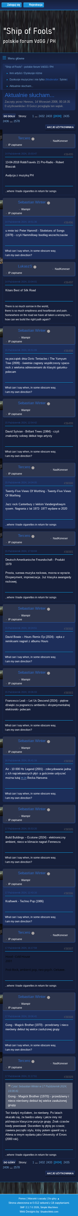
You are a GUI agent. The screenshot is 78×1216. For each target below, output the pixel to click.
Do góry (9, 1162)
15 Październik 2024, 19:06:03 (21, 692)
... (36, 116)
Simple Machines (49, 1207)
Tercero (24, 138)
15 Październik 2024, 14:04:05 (21, 482)
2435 (66, 116)
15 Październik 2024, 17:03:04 (21, 551)
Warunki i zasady (37, 1198)
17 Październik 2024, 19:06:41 (21, 1016)
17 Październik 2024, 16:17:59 (21, 948)
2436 (6, 121)
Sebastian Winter (32, 202)
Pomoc (22, 1198)
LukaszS (25, 266)
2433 (49, 116)
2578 (17, 121)
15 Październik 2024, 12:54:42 (21, 422)
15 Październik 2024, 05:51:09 (21, 350)
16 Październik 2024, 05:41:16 (21, 760)
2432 (42, 116)
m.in (23, 777)
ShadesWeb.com (49, 1211)
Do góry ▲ (54, 1198)
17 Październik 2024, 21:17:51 (21, 1076)
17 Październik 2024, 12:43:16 (21, 892)
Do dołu (9, 116)
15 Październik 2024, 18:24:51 (21, 628)
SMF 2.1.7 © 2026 (29, 1207)
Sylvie (63, 79)
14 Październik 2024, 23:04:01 (21, 281)
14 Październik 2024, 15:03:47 (21, 153)
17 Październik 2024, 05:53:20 (21, 828)
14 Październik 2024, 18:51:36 (21, 221)
